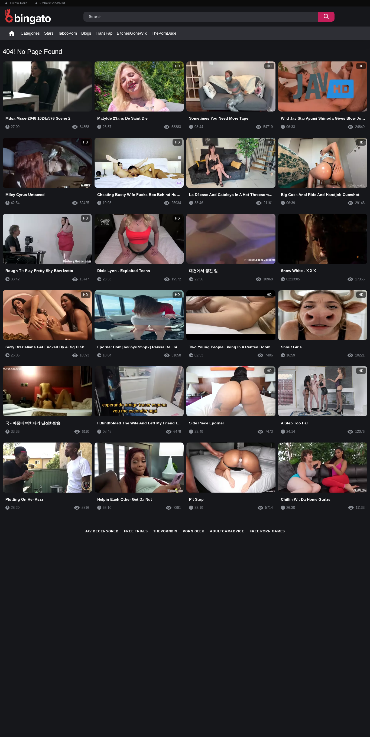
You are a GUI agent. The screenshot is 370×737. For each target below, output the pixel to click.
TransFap (104, 33)
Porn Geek (194, 531)
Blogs (86, 33)
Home (11, 33)
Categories (30, 33)
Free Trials (136, 531)
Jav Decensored (102, 531)
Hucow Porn (17, 3)
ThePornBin (165, 531)
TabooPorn (67, 33)
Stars (49, 33)
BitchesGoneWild (51, 3)
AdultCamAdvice (227, 531)
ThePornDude (164, 33)
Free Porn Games (267, 531)
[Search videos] (326, 17)
